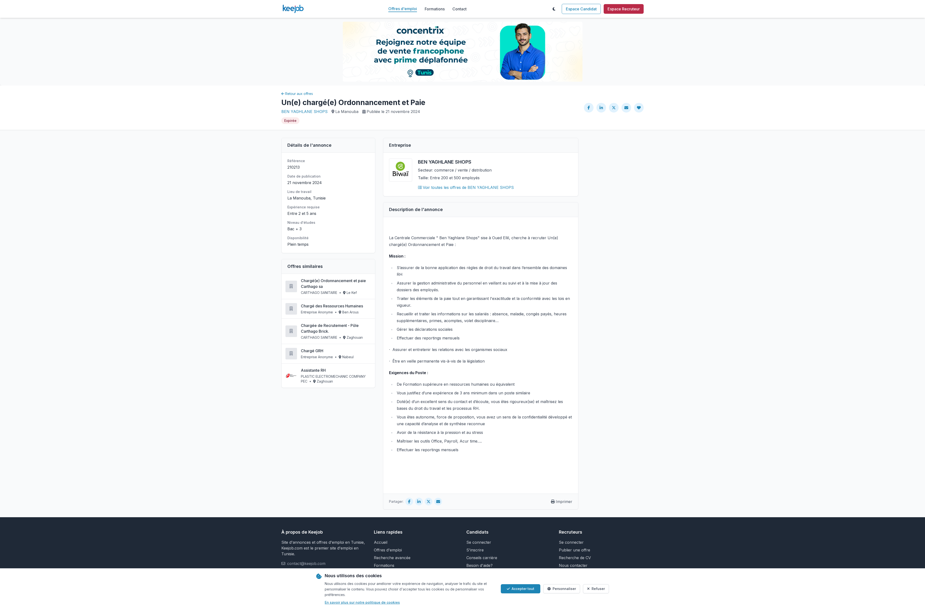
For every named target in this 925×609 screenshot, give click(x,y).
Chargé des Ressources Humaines (332, 306)
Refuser (598, 589)
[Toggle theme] (554, 9)
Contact (459, 9)
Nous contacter (573, 565)
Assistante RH (313, 370)
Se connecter (478, 542)
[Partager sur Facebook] (589, 108)
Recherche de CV (575, 557)
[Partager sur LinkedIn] (601, 108)
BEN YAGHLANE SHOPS (304, 111)
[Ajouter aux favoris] (639, 108)
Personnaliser (564, 589)
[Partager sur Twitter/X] (614, 108)
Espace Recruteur (624, 9)
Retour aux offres (299, 94)
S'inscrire (475, 550)
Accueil (380, 542)
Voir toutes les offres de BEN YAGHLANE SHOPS (468, 187)
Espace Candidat (581, 9)
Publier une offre (574, 550)
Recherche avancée (392, 557)
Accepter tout (523, 589)
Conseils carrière (481, 557)
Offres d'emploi (402, 8)
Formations (435, 9)
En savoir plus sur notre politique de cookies (362, 602)
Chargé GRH (312, 350)
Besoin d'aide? (479, 565)
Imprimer (564, 501)
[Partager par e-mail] (626, 108)
